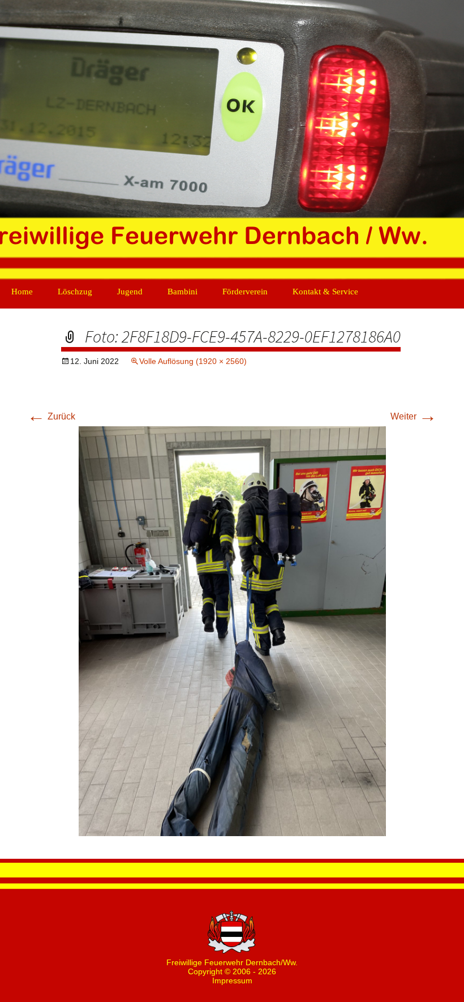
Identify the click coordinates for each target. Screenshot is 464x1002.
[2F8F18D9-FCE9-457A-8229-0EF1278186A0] (232, 630)
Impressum (232, 980)
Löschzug (75, 291)
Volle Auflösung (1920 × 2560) (193, 361)
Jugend (130, 291)
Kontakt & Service (325, 291)
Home (22, 291)
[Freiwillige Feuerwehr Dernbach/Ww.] (232, 141)
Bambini (182, 291)
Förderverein (245, 291)
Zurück (51, 416)
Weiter (413, 416)
